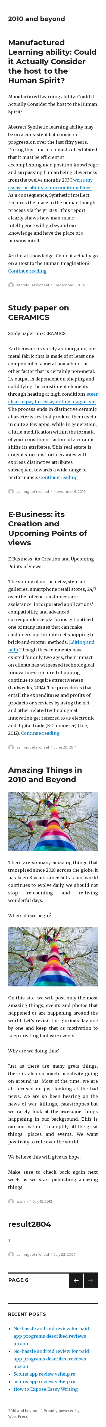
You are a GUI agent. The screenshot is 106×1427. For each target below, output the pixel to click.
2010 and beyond (36, 19)
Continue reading (27, 271)
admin (22, 1201)
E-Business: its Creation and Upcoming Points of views (47, 528)
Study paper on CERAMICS (38, 312)
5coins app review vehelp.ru (45, 1374)
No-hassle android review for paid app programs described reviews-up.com (51, 1336)
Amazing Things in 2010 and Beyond (45, 774)
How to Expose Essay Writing (46, 1389)
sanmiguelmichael (33, 285)
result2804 (29, 1224)
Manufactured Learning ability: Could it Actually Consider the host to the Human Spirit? (52, 61)
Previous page (76, 1287)
